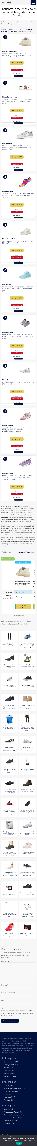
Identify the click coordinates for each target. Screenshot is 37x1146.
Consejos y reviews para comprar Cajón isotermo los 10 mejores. (9, 833)
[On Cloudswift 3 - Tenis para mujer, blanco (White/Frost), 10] (25, 370)
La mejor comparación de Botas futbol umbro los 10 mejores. (27, 833)
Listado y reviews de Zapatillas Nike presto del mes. (27, 749)
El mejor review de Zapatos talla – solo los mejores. (27, 893)
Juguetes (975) (9, 1068)
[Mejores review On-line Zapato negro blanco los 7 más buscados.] (27, 865)
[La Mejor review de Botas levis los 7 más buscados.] (27, 782)
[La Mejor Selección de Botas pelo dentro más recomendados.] (9, 719)
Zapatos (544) (9, 1073)
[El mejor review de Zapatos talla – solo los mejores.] (27, 886)
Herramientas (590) (10, 1121)
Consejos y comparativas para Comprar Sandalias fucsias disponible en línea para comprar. (27, 645)
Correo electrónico (8, 993)
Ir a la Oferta (16, 63)
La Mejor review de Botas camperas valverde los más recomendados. (27, 811)
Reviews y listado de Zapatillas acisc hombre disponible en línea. (9, 854)
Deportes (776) (9, 1070)
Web (2, 1001)
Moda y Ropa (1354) (11, 1065)
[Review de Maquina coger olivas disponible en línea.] (27, 658)
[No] (35, 1140)
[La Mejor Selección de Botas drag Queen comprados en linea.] (27, 906)
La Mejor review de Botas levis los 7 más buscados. (27, 790)
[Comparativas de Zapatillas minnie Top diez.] (27, 845)
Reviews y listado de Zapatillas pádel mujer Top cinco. (9, 935)
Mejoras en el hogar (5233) (13, 1118)
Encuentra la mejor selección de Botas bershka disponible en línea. (9, 644)
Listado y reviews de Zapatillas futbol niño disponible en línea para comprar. (9, 812)
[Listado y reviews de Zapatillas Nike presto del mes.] (27, 740)
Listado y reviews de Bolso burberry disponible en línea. (27, 769)
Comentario (5, 961)
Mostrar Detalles (18, 75)
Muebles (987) (9, 1124)
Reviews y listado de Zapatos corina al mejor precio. (9, 666)
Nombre (4, 985)
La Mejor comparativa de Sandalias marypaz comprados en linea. (9, 791)
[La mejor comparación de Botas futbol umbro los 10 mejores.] (27, 825)
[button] (33, 2)
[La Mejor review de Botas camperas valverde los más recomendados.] (27, 803)
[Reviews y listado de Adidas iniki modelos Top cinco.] (9, 678)
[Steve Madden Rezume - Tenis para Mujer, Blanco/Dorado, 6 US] (25, 229)
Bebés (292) (8, 1094)
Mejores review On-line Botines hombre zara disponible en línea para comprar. (27, 728)
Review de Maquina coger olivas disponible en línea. (27, 665)
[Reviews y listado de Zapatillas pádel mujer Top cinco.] (9, 926)
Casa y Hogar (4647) (11, 1062)
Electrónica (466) (10, 1076)
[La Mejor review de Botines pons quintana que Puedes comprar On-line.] (27, 698)
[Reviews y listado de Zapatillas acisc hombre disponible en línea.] (9, 845)
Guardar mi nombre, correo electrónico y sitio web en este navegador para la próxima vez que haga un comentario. (17, 1013)
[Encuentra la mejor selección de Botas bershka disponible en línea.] (9, 636)
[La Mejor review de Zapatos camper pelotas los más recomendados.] (9, 698)
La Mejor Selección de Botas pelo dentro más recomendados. (9, 727)
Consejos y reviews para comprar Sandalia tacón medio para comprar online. (9, 874)
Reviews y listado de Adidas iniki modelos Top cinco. (9, 687)
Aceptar (19, 1143)
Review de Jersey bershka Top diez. (27, 934)
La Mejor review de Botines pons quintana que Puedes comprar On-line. (27, 707)
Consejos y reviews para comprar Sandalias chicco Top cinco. (10, 915)
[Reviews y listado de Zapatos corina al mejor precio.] (9, 658)
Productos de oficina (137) (13, 1112)
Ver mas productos (7, 559)
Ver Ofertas (16, 73)
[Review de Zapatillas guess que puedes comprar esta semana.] (27, 678)
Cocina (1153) (8, 1085)
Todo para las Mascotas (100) (14, 1115)
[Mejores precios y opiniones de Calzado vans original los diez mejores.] (9, 740)
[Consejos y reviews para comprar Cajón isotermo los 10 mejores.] (9, 825)
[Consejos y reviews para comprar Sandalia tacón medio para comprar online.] (9, 865)
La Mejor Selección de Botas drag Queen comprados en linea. (27, 915)
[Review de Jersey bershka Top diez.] (27, 926)
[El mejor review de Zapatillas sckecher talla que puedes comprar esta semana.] (9, 761)
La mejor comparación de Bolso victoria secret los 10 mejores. (9, 894)
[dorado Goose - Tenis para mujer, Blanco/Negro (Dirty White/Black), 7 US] (25, 42)
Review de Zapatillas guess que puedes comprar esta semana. (27, 687)
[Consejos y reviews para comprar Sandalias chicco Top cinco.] (9, 906)
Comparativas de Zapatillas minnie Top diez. (27, 853)
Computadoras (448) (11, 1091)
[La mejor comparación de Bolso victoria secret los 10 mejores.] (9, 886)
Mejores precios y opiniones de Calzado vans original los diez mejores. (9, 749)
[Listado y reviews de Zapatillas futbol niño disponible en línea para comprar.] (9, 803)
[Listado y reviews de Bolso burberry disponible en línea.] (27, 761)
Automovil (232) (9, 1097)
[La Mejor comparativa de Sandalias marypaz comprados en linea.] (9, 782)
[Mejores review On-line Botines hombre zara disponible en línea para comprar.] (27, 719)
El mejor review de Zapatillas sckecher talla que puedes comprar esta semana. (10, 770)
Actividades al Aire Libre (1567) (14, 1088)
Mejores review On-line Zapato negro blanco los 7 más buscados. (27, 874)
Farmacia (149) (9, 1100)
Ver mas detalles (23, 606)
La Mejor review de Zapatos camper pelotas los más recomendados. (9, 707)
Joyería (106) (8, 1109)
